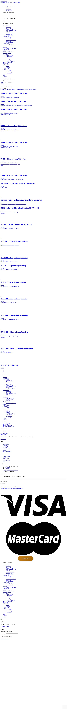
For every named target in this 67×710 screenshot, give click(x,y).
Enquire (2, 96)
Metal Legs (5, 54)
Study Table (5, 421)
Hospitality (5, 406)
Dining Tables (6, 25)
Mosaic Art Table (9, 34)
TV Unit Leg (8, 60)
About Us (5, 457)
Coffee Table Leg (9, 56)
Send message (42, 558)
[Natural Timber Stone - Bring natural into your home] (10, 2)
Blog (4, 75)
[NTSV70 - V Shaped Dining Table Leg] (10, 269)
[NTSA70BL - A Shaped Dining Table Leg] (10, 302)
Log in (10, 636)
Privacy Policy (12, 488)
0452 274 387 (7, 467)
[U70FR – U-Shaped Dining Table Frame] (10, 130)
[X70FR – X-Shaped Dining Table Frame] (10, 165)
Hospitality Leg (9, 416)
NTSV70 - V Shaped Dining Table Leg (13, 282)
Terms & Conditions (5, 488)
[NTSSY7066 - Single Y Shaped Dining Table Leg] (10, 337)
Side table (5, 377)
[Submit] (3, 80)
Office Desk (5, 397)
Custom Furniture (6, 456)
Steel (4, 431)
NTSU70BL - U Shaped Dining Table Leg (14, 258)
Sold (4, 74)
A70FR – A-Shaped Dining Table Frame (14, 109)
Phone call (27, 558)
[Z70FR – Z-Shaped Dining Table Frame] (10, 97)
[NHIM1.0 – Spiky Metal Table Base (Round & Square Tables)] (10, 187)
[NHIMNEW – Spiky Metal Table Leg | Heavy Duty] (12, 179)
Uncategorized (6, 378)
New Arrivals (6, 68)
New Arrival (5, 418)
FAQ (4, 461)
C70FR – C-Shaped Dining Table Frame (14, 93)
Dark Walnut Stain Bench (11, 48)
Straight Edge (8, 31)
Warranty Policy (6, 460)
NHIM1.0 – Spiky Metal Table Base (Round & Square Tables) (21, 200)
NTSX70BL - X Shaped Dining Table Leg (14, 299)
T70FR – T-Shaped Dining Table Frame (14, 159)
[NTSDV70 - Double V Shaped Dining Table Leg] (10, 213)
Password (3, 634)
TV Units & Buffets (7, 451)
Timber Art (5, 63)
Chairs (4, 50)
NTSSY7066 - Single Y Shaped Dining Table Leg (17, 348)
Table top (8, 408)
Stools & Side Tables (7, 62)
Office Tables (6, 43)
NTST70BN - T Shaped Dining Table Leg (14, 241)
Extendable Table (9, 35)
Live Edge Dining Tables (11, 30)
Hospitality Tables (7, 53)
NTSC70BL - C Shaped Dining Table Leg (14, 332)
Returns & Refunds (19, 488)
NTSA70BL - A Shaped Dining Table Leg (14, 315)
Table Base (8, 407)
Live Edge (8, 400)
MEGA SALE (6, 64)
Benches (5, 47)
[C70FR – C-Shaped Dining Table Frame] (18, 89)
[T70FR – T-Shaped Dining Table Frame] (10, 147)
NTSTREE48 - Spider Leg (9, 365)
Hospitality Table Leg (10, 61)
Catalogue (5, 76)
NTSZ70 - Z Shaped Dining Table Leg (13, 266)
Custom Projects (9, 73)
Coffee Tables (6, 36)
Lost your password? (5, 638)
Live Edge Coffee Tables (11, 40)
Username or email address (6, 631)
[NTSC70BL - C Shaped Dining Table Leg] (10, 319)
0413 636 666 (7, 468)
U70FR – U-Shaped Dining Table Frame (14, 142)
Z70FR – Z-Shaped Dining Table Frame (14, 101)
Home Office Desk (10, 44)
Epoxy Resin (8, 28)
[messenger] (1, 619)
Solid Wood (8, 27)
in (4, 439)
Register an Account (5, 626)
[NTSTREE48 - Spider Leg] (10, 352)
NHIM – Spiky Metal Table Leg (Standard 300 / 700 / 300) (20, 208)
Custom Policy (9, 72)
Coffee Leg (8, 412)
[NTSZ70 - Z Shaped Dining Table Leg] (9, 261)
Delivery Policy (6, 458)
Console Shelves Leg (10, 413)
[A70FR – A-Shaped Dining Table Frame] (16, 105)
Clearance (8, 67)
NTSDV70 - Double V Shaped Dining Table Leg (16, 224)
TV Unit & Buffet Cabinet (8, 51)
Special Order (8, 70)
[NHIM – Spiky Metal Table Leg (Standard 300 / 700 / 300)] (13, 204)
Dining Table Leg (9, 55)
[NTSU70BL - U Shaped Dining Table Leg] (10, 245)
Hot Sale (7, 66)
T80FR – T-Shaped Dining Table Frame (14, 126)
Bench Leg (8, 57)
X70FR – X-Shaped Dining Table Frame (14, 175)
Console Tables (6, 49)
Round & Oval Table (10, 33)
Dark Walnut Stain (9, 29)
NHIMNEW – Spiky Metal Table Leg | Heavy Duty (18, 183)
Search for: (5, 12)
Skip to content (4, 1)
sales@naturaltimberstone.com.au (11, 470)
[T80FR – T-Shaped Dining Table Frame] (10, 114)
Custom (4, 69)
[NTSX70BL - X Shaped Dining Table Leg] (10, 286)
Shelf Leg (8, 59)
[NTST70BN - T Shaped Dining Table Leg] (10, 228)
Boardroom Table (9, 46)
